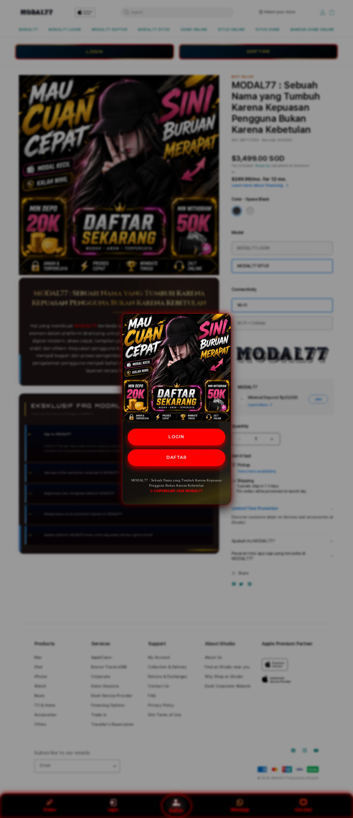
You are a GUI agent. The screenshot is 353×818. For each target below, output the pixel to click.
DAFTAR (176, 457)
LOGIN (176, 436)
